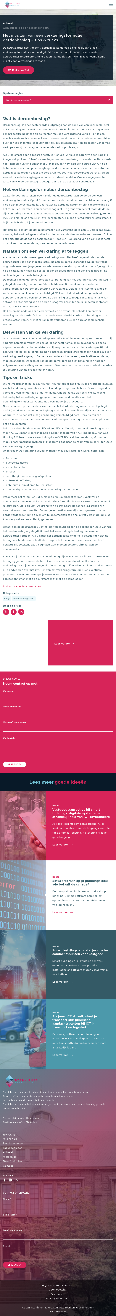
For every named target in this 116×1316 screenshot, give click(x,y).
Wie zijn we (10, 1138)
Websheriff (60, 1311)
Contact (8, 1165)
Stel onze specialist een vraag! (23, 586)
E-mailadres (10, 1214)
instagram (11, 1180)
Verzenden (15, 764)
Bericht (7, 1246)
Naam (7, 1199)
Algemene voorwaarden (57, 1285)
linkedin (17, 1180)
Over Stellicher (12, 1161)
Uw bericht (9, 738)
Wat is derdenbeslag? (18, 100)
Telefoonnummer (12, 1230)
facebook (5, 1180)
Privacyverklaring (57, 1298)
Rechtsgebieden (13, 1143)
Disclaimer (57, 1294)
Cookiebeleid (57, 1289)
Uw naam (8, 691)
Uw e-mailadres (13, 706)
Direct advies (21, 70)
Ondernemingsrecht (24, 598)
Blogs (7, 598)
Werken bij (10, 1156)
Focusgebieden (12, 1148)
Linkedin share (21, 612)
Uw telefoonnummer (14, 722)
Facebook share (14, 612)
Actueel (8, 23)
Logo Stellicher (12, 5)
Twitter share (6, 612)
